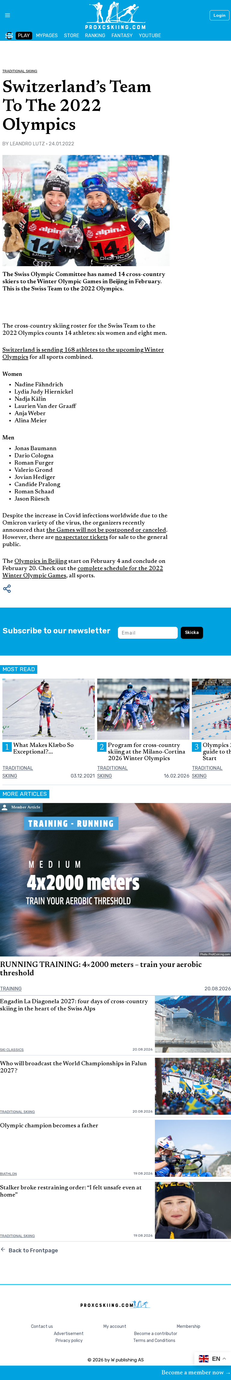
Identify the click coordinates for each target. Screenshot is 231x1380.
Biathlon (8, 1174)
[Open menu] (5, 15)
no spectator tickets (81, 537)
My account (114, 1326)
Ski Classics (12, 1050)
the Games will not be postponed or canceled (106, 530)
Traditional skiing (19, 71)
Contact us (42, 1326)
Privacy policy (69, 1340)
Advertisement (69, 1333)
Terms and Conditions (154, 1340)
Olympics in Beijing (40, 561)
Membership (188, 1326)
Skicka (192, 632)
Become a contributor (155, 1333)
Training (11, 989)
